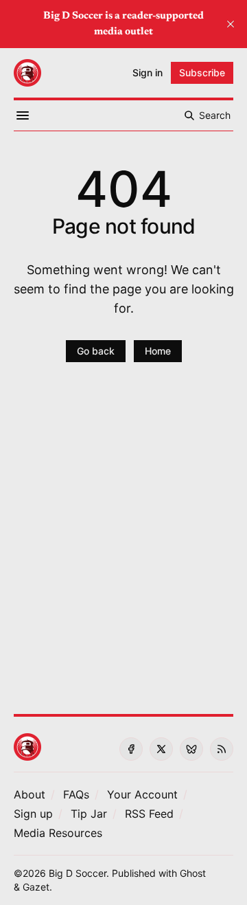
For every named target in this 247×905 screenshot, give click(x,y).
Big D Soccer (77, 873)
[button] (142, 794)
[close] (231, 24)
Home (158, 351)
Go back (96, 351)
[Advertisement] (123, 546)
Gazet (36, 887)
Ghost (193, 873)
